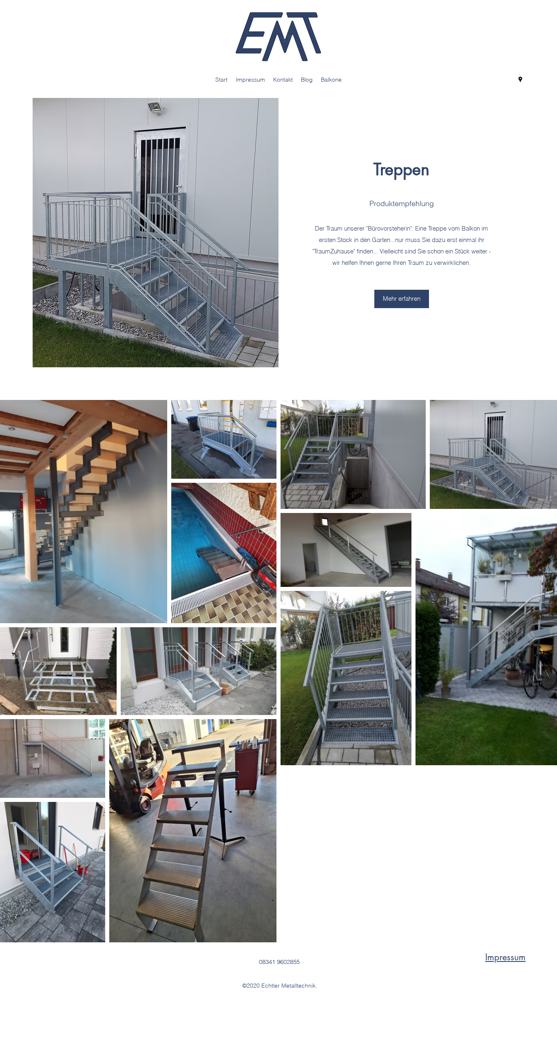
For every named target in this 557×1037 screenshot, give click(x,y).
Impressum (505, 957)
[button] (401, 299)
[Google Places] (520, 79)
